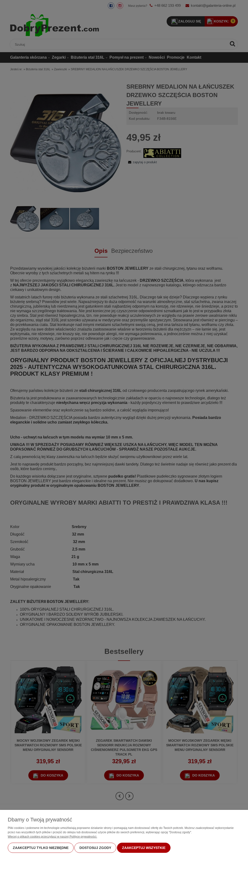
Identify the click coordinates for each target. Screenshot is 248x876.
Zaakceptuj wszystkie (143, 848)
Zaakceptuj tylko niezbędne (41, 848)
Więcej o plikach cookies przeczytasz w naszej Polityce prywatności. (52, 836)
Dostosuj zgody (95, 848)
